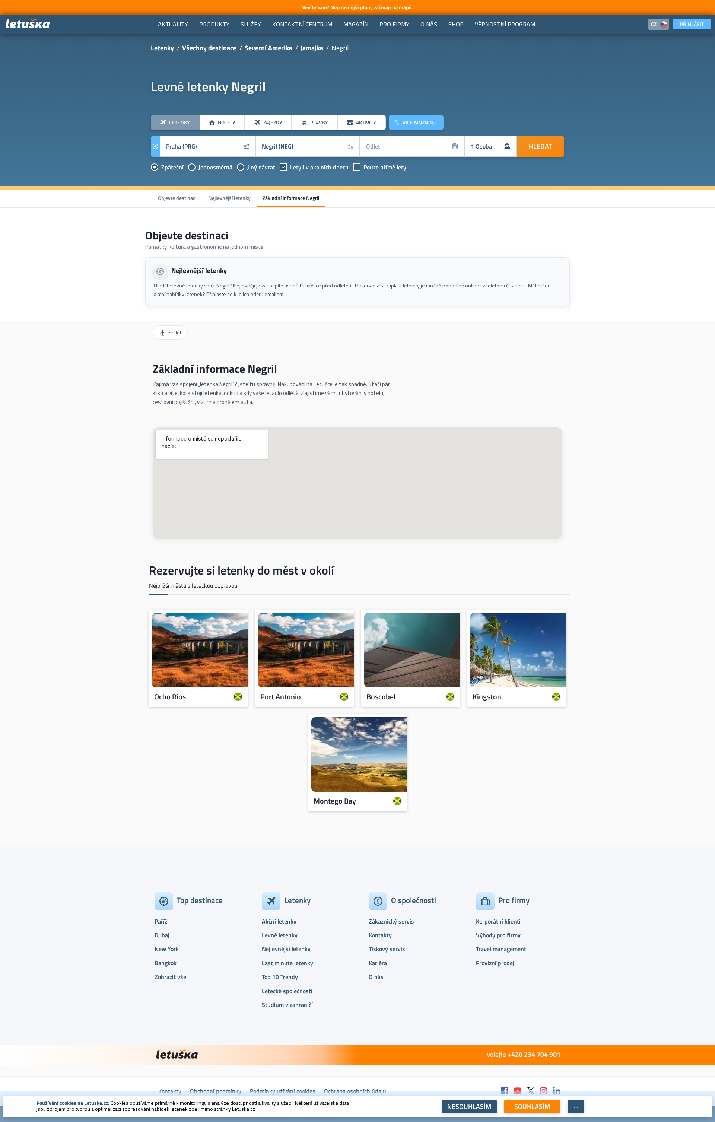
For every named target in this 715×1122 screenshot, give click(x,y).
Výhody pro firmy (498, 935)
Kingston (487, 697)
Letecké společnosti (287, 990)
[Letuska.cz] (28, 24)
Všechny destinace (209, 48)
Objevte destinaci (177, 198)
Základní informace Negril (291, 198)
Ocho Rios (170, 697)
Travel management (501, 948)
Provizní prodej (495, 963)
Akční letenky (279, 921)
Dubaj (162, 935)
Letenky (162, 48)
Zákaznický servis (391, 921)
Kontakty (380, 935)
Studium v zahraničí (287, 1004)
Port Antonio (280, 697)
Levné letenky (280, 935)
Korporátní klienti (498, 921)
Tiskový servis (387, 948)
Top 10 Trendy (280, 976)
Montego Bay (335, 801)
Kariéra (378, 963)
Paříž (161, 921)
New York (167, 948)
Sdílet (175, 332)
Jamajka (312, 48)
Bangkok (166, 963)
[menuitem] (173, 24)
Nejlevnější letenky (229, 198)
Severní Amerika (268, 48)
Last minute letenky (287, 963)
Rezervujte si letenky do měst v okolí (241, 570)
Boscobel (380, 697)
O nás (376, 976)
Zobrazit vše (170, 976)
